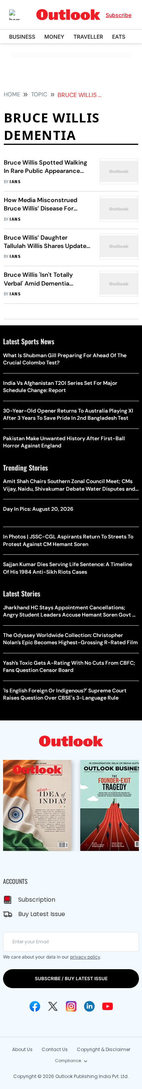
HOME (12, 94)
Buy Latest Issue (41, 914)
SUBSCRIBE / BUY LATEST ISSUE (71, 978)
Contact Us (55, 1049)
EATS (118, 36)
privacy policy (85, 957)
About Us (22, 1049)
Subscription (36, 899)
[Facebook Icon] (35, 1006)
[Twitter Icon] (53, 1006)
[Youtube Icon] (107, 1006)
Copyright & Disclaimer (103, 1049)
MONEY (54, 36)
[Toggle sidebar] (20, 14)
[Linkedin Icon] (89, 1006)
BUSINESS (22, 36)
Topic (39, 94)
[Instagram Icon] (71, 1006)
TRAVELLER (88, 36)
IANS (14, 182)
